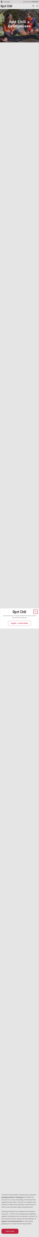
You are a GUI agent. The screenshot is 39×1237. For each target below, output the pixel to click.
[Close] (35, 611)
